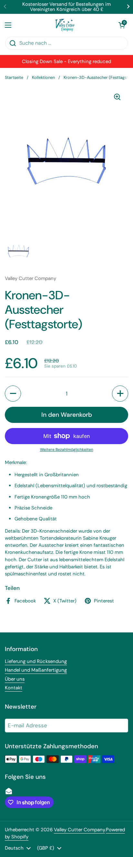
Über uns (15, 679)
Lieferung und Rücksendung (36, 661)
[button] (121, 25)
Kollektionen (43, 77)
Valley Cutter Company (79, 829)
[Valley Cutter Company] (64, 25)
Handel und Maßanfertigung (36, 670)
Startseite (14, 77)
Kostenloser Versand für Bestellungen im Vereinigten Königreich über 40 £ (66, 7)
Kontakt (13, 688)
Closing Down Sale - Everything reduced (66, 61)
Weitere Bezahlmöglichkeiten (66, 449)
